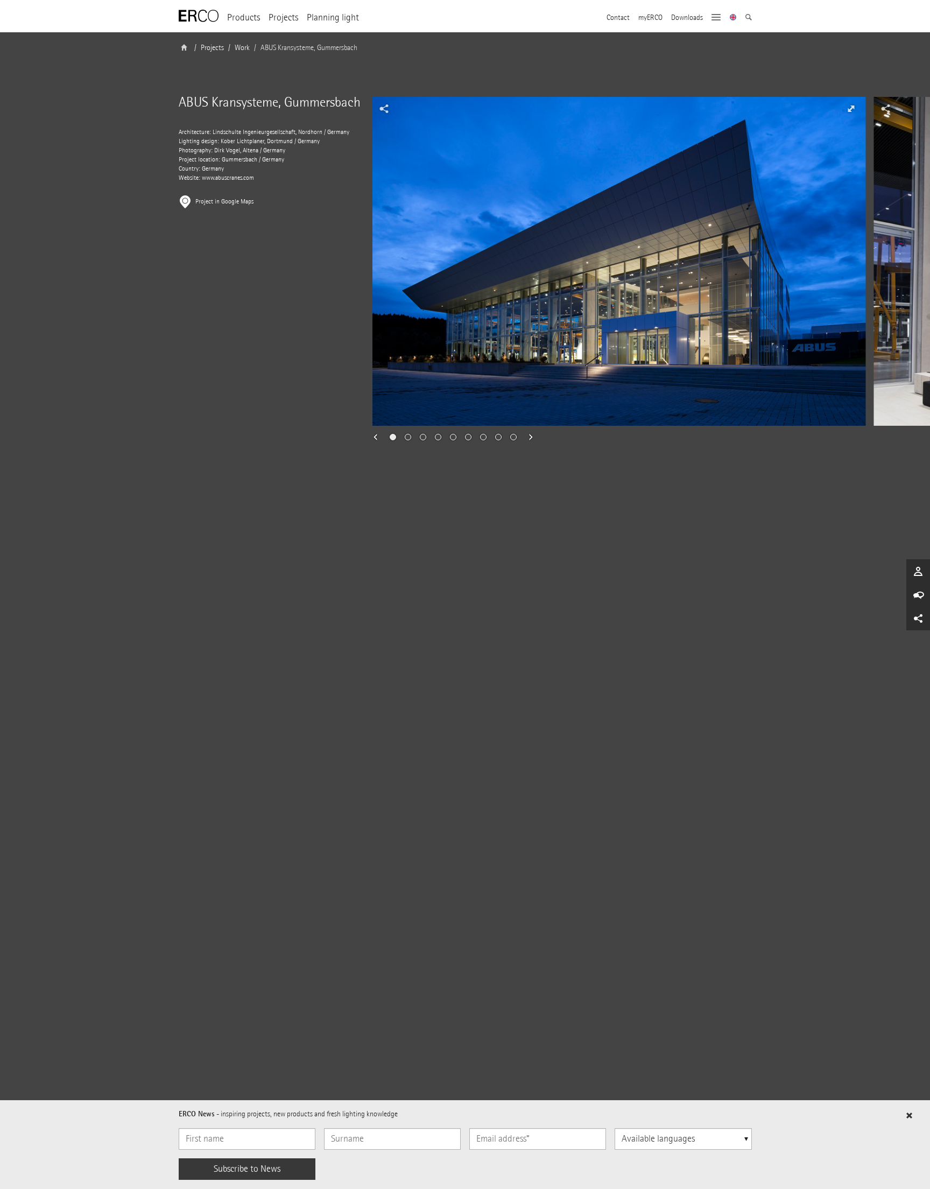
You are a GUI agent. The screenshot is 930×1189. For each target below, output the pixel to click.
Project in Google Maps (224, 202)
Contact (618, 18)
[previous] (378, 437)
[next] (527, 437)
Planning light (333, 17)
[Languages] (733, 18)
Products (243, 17)
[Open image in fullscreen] (850, 108)
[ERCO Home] (199, 16)
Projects (283, 17)
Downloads (687, 18)
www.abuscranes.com (228, 178)
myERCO (650, 18)
